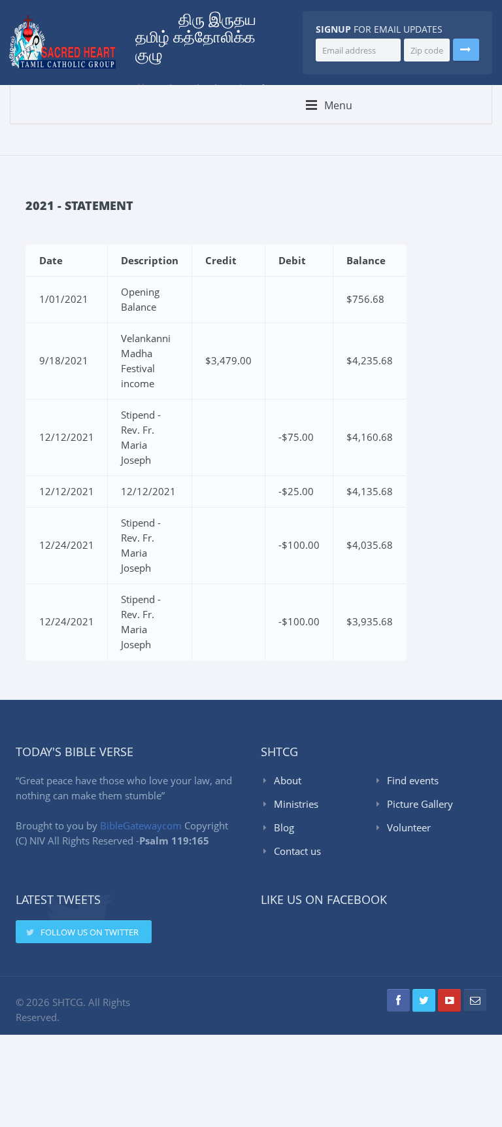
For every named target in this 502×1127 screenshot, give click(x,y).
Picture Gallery (420, 803)
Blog (284, 827)
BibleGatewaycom (141, 825)
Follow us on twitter (90, 932)
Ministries (296, 803)
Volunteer (409, 827)
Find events (413, 780)
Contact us (297, 851)
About (287, 780)
